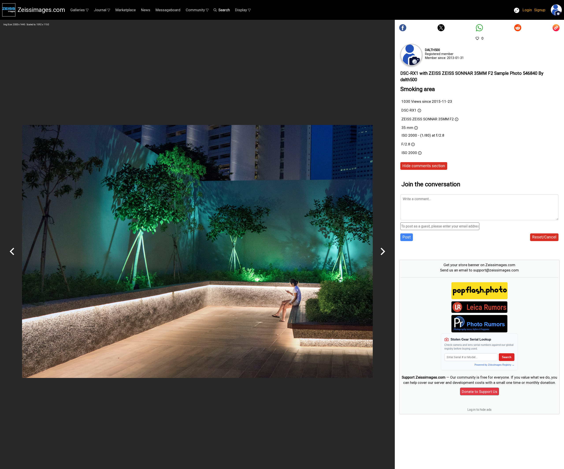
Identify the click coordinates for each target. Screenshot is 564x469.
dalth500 (432, 50)
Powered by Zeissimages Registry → (494, 364)
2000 (413, 152)
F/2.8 (405, 144)
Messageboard (168, 10)
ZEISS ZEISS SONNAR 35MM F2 (427, 119)
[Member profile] (411, 55)
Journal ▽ (102, 10)
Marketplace (125, 10)
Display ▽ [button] (243, 10)
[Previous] (12, 257)
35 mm (407, 127)
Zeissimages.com (41, 9)
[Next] (382, 257)
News (145, 10)
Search (506, 357)
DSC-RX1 (409, 110)
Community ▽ (197, 10)
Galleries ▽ (79, 10)
